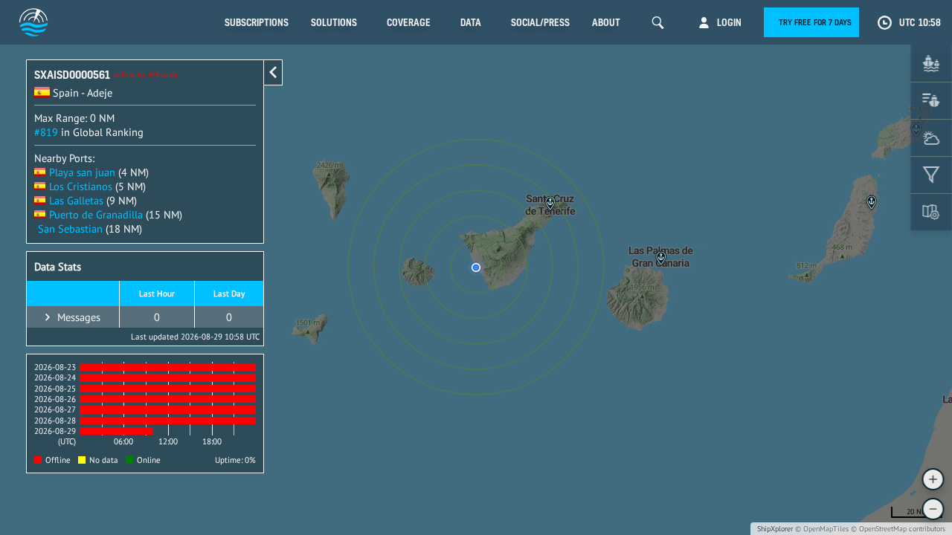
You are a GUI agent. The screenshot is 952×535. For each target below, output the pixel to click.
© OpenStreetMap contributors (898, 529)
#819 (46, 132)
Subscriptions (257, 22)
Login (729, 22)
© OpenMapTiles (822, 529)
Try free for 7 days (815, 22)
